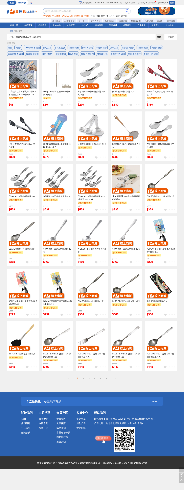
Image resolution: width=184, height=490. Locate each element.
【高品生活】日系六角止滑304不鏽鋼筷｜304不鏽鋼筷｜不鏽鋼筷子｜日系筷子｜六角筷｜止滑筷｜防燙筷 (23, 93)
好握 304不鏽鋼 (118, 53)
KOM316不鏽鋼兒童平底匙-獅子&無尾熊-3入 (23, 303)
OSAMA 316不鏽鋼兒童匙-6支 (22, 196)
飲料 (103, 15)
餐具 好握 (47, 47)
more (154, 401)
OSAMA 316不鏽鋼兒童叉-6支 (56, 196)
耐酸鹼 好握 (102, 53)
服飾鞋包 (170, 25)
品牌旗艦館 (69, 21)
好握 (10, 47)
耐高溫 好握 (60, 47)
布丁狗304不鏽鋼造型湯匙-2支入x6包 (160, 145)
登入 (126, 2)
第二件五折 (96, 21)
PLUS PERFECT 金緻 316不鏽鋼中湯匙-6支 (126, 355)
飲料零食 (42, 25)
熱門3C (85, 25)
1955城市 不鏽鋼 (32, 47)
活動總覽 (149, 21)
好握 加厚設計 (134, 53)
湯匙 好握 (73, 53)
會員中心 (141, 2)
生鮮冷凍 (28, 25)
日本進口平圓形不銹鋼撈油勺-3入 (126, 145)
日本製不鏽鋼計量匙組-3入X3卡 (92, 143)
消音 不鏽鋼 (47, 53)
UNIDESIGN (67, 15)
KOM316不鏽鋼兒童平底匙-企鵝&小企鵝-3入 (57, 303)
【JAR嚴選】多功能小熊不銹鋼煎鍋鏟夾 (126, 198)
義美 (118, 15)
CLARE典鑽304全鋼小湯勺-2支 (161, 196)
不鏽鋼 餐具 (142, 47)
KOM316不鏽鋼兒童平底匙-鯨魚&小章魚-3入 (161, 250)
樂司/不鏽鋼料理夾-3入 (157, 301)
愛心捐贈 (85, 15)
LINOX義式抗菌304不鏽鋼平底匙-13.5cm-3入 (57, 145)
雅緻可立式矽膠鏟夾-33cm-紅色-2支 (160, 93)
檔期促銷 (123, 21)
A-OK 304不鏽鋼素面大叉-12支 (126, 248)
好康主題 (14, 25)
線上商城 (56, 21)
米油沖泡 (57, 25)
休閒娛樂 (127, 25)
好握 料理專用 (87, 53)
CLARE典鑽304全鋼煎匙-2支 (91, 301)
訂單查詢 (152, 2)
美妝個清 (99, 25)
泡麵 (98, 15)
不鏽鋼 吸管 (156, 47)
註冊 (133, 2)
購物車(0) (162, 2)
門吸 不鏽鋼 (87, 47)
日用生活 (141, 25)
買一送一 (82, 21)
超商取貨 (171, 21)
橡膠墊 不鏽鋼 (128, 47)
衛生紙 (124, 15)
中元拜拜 (56, 15)
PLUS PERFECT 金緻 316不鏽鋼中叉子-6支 (91, 355)
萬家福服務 (87, 2)
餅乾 (93, 15)
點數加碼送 (110, 21)
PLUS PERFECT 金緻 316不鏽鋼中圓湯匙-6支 (160, 355)
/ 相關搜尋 (18, 31)
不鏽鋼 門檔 (73, 47)
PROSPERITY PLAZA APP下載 (108, 2)
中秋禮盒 (47, 15)
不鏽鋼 (18, 47)
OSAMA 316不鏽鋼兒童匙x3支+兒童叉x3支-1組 (91, 198)
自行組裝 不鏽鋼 (15, 53)
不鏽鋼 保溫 (60, 53)
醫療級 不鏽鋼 (32, 53)
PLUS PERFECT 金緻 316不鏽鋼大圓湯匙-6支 (57, 355)
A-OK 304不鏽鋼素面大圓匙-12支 (57, 250)
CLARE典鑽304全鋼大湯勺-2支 (126, 301)
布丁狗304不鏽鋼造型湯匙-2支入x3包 (91, 93)
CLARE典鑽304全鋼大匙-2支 (22, 248)
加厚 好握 (114, 47)
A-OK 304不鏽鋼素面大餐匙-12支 (92, 250)
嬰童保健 (113, 25)
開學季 (77, 15)
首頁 (12, 31)
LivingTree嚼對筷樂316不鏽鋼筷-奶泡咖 (56, 93)
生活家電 (71, 25)
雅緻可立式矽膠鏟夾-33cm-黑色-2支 (22, 145)
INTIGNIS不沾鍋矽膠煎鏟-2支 (22, 353)
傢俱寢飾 (156, 25)
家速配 (160, 21)
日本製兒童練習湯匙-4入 (123, 91)
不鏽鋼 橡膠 (101, 47)
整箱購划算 (136, 21)
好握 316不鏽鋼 (151, 53)
